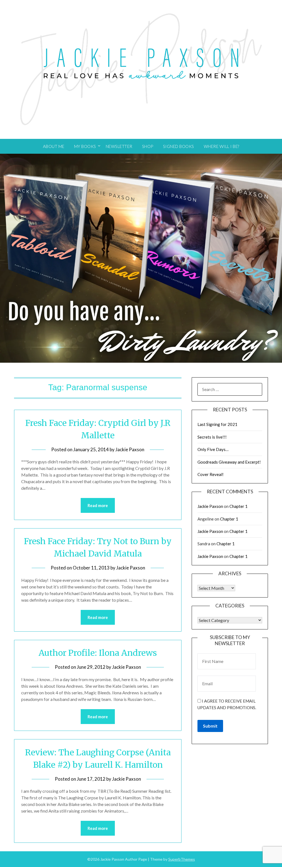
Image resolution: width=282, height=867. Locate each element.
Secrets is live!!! (212, 436)
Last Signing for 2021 (217, 424)
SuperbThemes (181, 859)
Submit (210, 725)
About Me (53, 146)
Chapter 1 (238, 506)
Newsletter (119, 146)
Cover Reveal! (210, 474)
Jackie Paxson (129, 449)
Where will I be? (221, 146)
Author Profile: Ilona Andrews (98, 653)
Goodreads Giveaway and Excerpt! (229, 461)
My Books (85, 146)
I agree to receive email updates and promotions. (226, 704)
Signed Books (178, 146)
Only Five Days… (213, 449)
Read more (98, 505)
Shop (147, 146)
